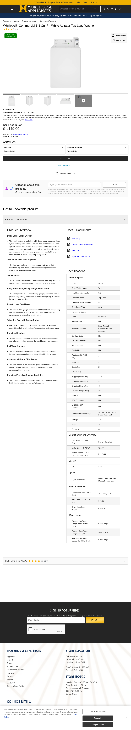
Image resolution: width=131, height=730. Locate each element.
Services (10, 676)
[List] (108, 8)
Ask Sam (114, 185)
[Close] (127, 717)
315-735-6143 (84, 667)
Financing (10, 673)
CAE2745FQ (14, 137)
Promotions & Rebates (15, 669)
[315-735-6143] (116, 8)
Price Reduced (12, 666)
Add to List (120, 40)
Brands (9, 663)
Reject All (97, 718)
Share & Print (120, 35)
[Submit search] (95, 9)
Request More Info (67, 173)
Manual (75, 250)
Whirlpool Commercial (21, 134)
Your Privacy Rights (98, 711)
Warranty (76, 238)
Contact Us (11, 683)
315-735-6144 (77, 670)
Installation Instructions (82, 244)
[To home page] (35, 8)
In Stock (10, 660)
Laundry (17, 21)
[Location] (112, 8)
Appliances (7, 21)
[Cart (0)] (120, 8)
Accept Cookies (97, 725)
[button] (11, 8)
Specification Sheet (81, 256)
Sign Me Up (95, 620)
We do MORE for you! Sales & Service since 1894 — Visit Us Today (65, 2)
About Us (10, 679)
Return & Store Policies (15, 686)
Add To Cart (65, 159)
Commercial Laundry (29, 21)
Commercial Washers (48, 21)
